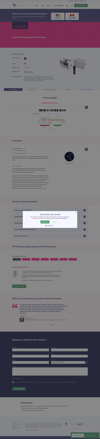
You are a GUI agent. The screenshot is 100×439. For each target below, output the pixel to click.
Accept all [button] (45, 222)
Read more (64, 218)
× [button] (75, 212)
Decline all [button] (54, 222)
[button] (49, 225)
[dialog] (50, 219)
